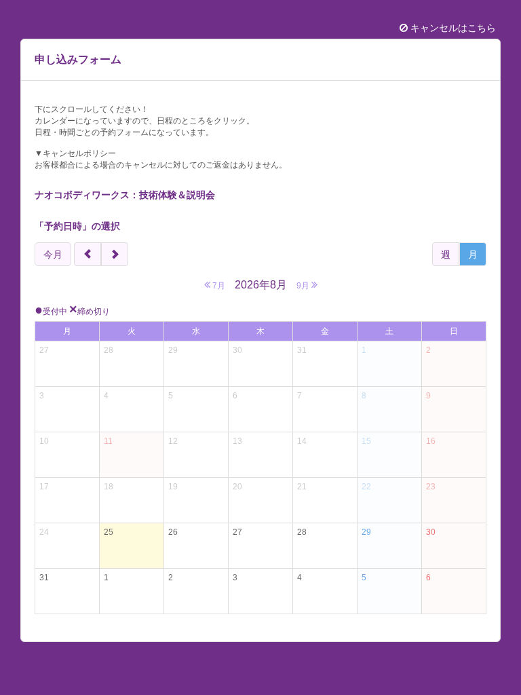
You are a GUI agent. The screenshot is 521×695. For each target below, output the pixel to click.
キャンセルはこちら (452, 27)
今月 (52, 254)
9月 (303, 285)
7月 (217, 285)
